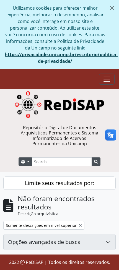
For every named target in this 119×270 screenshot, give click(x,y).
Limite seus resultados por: (59, 183)
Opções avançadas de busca (44, 242)
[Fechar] (112, 8)
